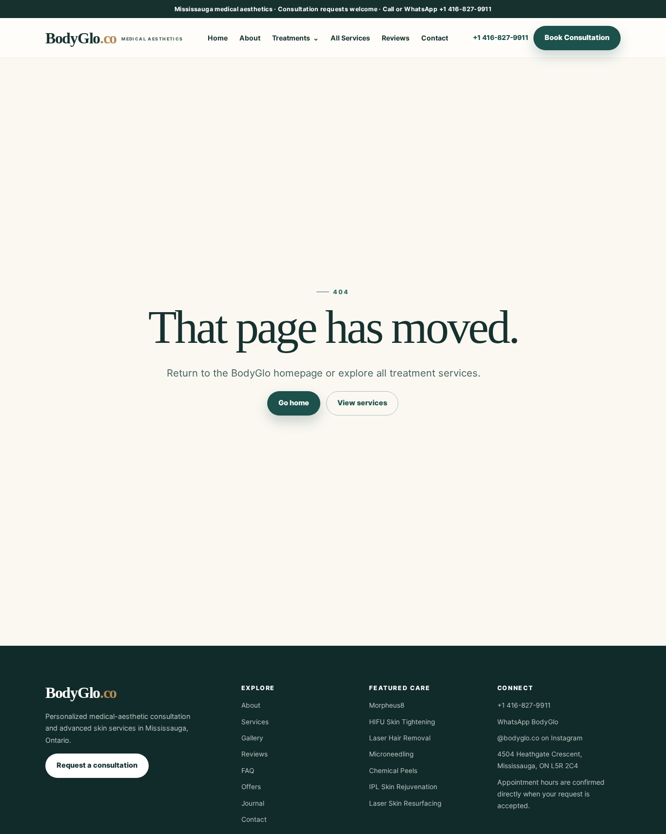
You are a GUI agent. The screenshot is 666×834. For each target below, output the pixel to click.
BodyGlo (114, 38)
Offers (251, 787)
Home (218, 38)
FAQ (247, 770)
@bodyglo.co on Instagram (540, 738)
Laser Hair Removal (400, 738)
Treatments (291, 38)
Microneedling (391, 754)
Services (255, 722)
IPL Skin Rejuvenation (403, 787)
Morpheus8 (386, 705)
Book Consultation (577, 37)
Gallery (252, 738)
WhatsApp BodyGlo (527, 722)
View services (362, 402)
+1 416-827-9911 (501, 37)
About (249, 38)
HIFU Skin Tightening (402, 722)
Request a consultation (97, 765)
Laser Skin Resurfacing (405, 803)
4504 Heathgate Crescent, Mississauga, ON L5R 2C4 (539, 759)
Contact (434, 38)
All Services (350, 38)
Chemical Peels (393, 770)
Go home (293, 402)
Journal (252, 803)
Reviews (396, 38)
